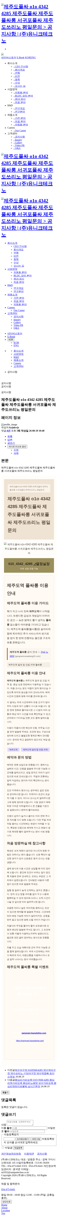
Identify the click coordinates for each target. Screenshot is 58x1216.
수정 (16, 450)
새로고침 (36, 1139)
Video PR (18, 325)
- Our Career (20, 130)
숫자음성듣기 (23, 1139)
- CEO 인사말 (21, 66)
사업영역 (12, 269)
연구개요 (19, 288)
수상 (16, 262)
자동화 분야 (20, 272)
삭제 (16, 453)
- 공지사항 (19, 136)
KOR (27, 57)
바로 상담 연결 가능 (29, 568)
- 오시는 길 (20, 86)
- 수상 (17, 82)
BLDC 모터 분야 (23, 275)
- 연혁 (17, 73)
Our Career (19, 310)
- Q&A (17, 148)
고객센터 (12, 313)
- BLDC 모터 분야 (23, 95)
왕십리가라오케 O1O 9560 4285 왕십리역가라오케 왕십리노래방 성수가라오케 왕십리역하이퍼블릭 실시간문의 (31, 1083)
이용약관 (29, 1153)
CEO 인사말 (20, 246)
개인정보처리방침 (11, 1153)
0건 (9, 430)
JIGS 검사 (19, 279)
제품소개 (12, 294)
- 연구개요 (19, 108)
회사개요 (19, 249)
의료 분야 (19, 282)
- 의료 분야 (20, 102)
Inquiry (17, 319)
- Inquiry (18, 140)
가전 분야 (19, 298)
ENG (33, 57)
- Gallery (18, 142)
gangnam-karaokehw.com (34, 1033)
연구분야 (19, 291)
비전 (16, 256)
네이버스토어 (8, 57)
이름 (6, 1128)
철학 (16, 259)
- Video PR (19, 145)
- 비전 (17, 76)
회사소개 (12, 243)
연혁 (16, 252)
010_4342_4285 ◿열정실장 (29, 564)
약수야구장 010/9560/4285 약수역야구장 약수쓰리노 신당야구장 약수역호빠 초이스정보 (31, 1073)
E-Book (20, 57)
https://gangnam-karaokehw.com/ (30, 1041)
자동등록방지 (11, 1134)
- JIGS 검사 (20, 99)
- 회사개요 (19, 69)
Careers (11, 307)
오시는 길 (19, 265)
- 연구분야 (19, 111)
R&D (10, 285)
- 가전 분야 (20, 118)
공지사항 (19, 316)
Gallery (17, 322)
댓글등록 (18, 1148)
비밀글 (8, 1147)
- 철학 (17, 79)
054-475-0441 (8, 1189)
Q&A (16, 328)
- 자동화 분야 (21, 92)
